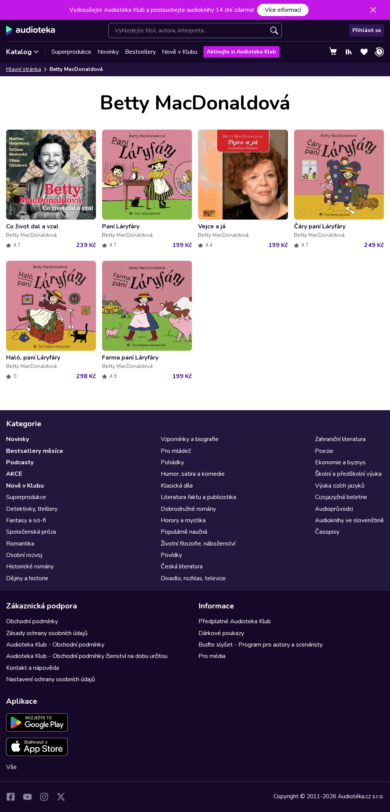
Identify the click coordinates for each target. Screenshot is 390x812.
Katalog (19, 51)
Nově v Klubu (179, 52)
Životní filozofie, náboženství (198, 543)
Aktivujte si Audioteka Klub (241, 51)
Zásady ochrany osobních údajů (47, 633)
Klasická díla (177, 485)
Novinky (108, 52)
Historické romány (30, 566)
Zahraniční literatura (340, 439)
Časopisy (327, 532)
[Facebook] (10, 796)
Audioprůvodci (334, 509)
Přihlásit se (366, 30)
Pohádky (172, 462)
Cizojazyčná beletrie (341, 497)
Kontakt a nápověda (32, 668)
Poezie (324, 451)
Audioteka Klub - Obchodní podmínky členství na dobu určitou (87, 656)
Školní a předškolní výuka (348, 474)
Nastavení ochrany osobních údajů (50, 679)
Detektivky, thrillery (32, 509)
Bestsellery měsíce (34, 451)
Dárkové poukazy (221, 633)
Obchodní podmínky (32, 621)
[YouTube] (27, 796)
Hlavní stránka (23, 69)
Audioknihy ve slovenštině (349, 520)
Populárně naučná (184, 532)
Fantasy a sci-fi (26, 520)
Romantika (20, 543)
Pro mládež (176, 451)
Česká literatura (182, 566)
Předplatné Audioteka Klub (234, 621)
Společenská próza (31, 532)
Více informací (283, 10)
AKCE (14, 474)
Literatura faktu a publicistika (198, 497)
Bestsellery (140, 52)
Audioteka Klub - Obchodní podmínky (55, 644)
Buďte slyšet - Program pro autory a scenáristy (260, 644)
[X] (61, 796)
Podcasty (20, 462)
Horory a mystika (183, 520)
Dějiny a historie (27, 578)
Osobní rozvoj (24, 555)
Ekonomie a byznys (340, 462)
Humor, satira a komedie (193, 474)
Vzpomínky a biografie (190, 439)
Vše (11, 767)
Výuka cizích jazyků (339, 485)
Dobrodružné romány (188, 509)
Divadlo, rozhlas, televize (193, 578)
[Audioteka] (30, 30)
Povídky (171, 555)
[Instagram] (44, 796)
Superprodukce (71, 52)
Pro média (211, 656)
